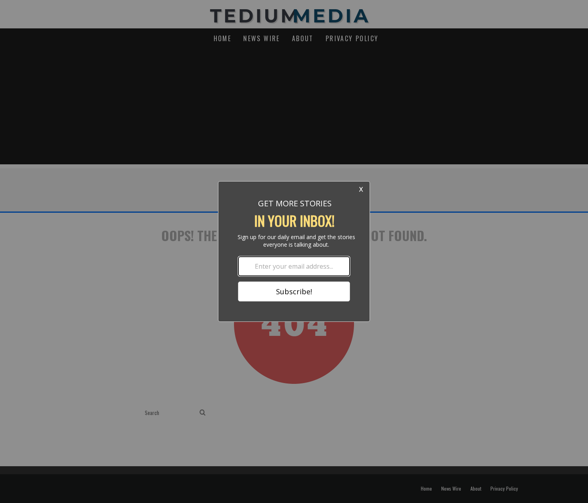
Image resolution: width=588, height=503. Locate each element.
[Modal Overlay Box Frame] (294, 251)
